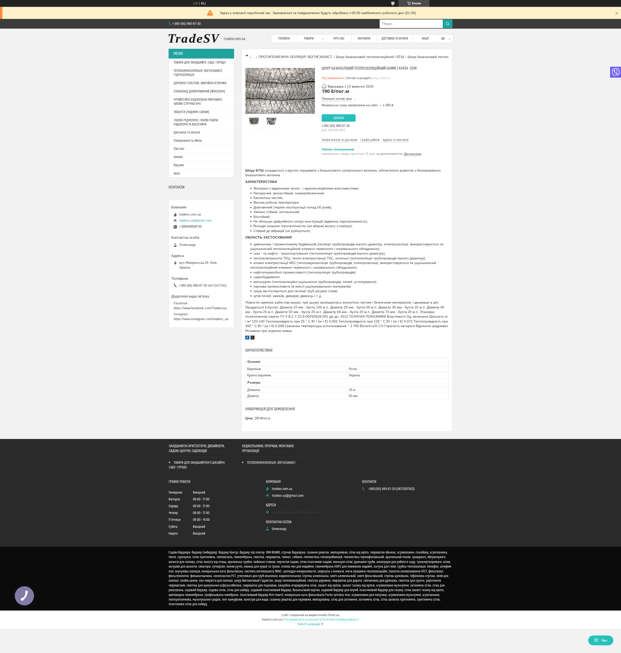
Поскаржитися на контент (302, 619)
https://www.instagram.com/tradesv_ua (201, 319)
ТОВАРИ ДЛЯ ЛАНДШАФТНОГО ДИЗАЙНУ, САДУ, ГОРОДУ (197, 465)
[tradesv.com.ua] (194, 38)
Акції (425, 39)
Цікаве (178, 157)
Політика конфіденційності (340, 619)
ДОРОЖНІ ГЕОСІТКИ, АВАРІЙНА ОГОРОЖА (200, 83)
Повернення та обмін (188, 141)
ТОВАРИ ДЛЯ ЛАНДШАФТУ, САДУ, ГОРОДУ (200, 63)
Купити (339, 118)
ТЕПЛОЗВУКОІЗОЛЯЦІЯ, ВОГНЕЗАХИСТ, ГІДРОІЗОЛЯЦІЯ (198, 73)
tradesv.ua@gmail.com (195, 220)
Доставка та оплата (395, 39)
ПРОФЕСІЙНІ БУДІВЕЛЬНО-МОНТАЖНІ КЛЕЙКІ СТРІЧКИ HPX (198, 102)
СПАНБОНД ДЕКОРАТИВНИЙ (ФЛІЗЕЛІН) (199, 91)
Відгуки (179, 165)
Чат (604, 640)
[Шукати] (447, 23)
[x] (252, 338)
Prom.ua (333, 615)
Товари (309, 39)
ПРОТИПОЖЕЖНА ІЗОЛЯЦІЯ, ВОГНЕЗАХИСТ (295, 57)
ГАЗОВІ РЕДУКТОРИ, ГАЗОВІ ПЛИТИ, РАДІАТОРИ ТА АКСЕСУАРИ (196, 122)
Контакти (364, 39)
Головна (284, 39)
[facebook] (247, 338)
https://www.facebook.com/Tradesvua (200, 308)
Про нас (338, 39)
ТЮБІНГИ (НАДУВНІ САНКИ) (191, 112)
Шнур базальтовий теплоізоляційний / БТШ (370, 57)
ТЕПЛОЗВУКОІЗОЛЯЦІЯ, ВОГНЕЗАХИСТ (271, 463)
